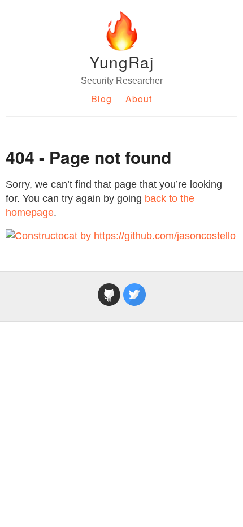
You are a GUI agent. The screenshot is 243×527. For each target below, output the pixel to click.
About (138, 98)
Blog (101, 98)
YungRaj (121, 61)
